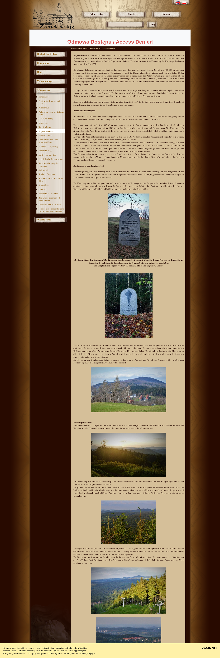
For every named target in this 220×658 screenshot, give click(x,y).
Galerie (131, 14)
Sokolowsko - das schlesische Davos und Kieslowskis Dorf (51, 210)
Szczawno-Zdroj (45, 118)
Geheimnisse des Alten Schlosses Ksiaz (48, 140)
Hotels (40, 72)
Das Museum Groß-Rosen (49, 204)
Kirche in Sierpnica (46, 174)
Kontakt (167, 14)
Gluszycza (43, 123)
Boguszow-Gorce (45, 131)
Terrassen (42, 189)
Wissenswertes (44, 220)
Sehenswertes (43, 90)
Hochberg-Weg (45, 150)
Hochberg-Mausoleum (48, 193)
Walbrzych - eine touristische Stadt (51, 113)
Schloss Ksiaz (96, 14)
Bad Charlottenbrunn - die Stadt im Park (49, 199)
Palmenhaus (43, 108)
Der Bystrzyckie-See (47, 155)
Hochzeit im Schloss (47, 54)
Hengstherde (43, 97)
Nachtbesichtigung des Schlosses (48, 164)
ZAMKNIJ (209, 648)
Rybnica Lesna (44, 127)
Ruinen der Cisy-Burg (48, 146)
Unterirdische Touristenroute (50, 159)
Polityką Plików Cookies (76, 648)
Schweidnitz (43, 185)
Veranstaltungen (45, 81)
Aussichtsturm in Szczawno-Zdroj (50, 179)
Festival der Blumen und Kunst (49, 102)
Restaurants (43, 63)
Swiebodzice (44, 170)
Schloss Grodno (45, 135)
